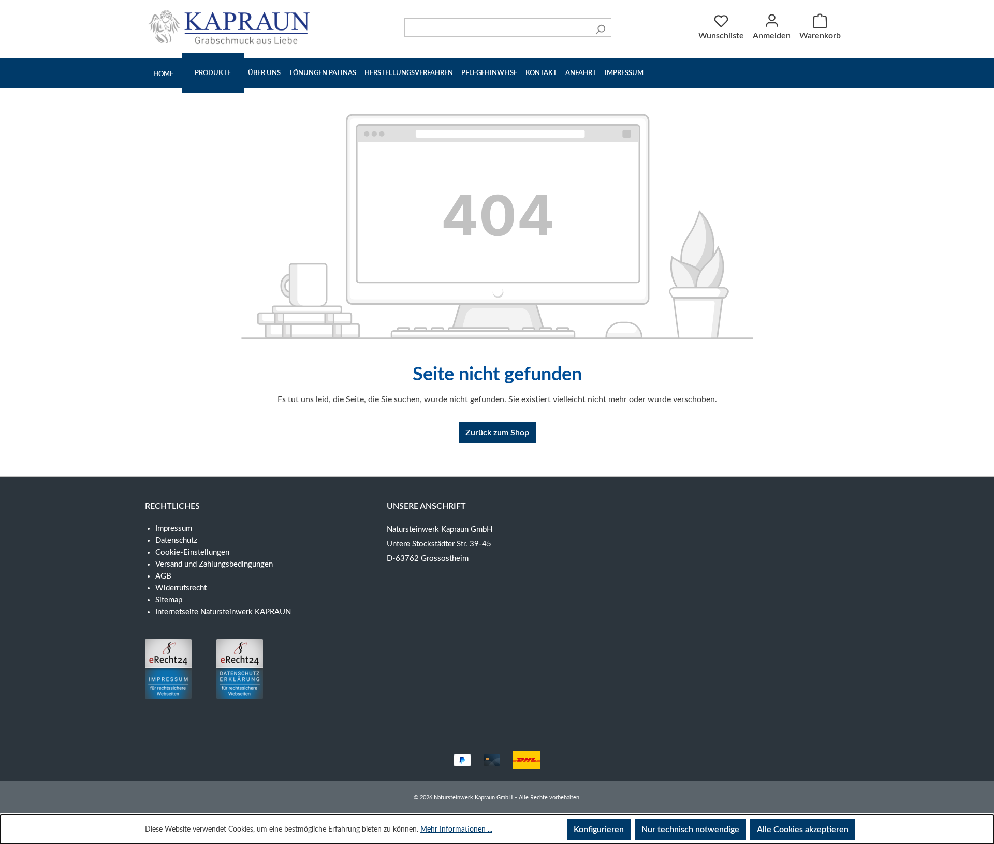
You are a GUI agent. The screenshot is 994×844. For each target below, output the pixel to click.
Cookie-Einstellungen (192, 552)
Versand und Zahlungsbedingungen (214, 564)
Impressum (624, 73)
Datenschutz (176, 540)
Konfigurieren (599, 829)
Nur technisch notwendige (690, 829)
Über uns (264, 73)
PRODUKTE (213, 73)
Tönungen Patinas (322, 73)
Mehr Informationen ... (456, 829)
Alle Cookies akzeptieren (803, 829)
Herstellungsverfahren (408, 73)
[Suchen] (600, 27)
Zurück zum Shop (497, 432)
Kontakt (541, 73)
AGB (163, 576)
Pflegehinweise (489, 73)
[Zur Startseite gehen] (231, 27)
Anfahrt (580, 73)
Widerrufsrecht (181, 588)
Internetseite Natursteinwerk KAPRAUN (223, 612)
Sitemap (168, 600)
